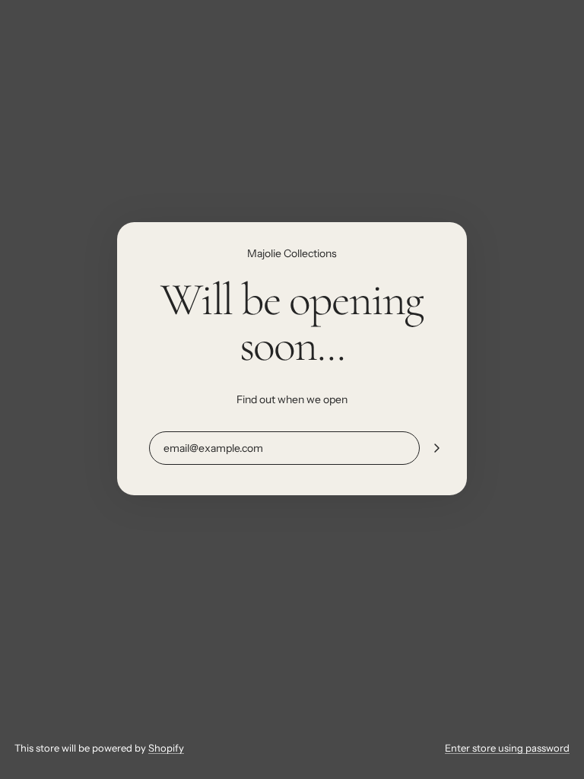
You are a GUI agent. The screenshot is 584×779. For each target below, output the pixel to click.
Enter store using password (507, 748)
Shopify (166, 748)
